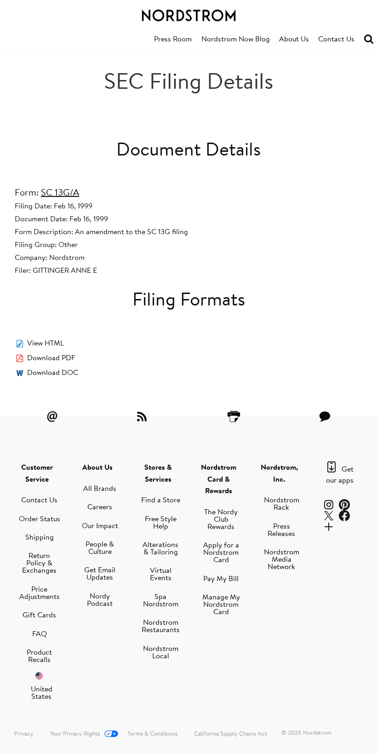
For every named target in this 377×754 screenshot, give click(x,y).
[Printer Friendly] (234, 416)
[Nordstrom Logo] (188, 14)
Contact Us (336, 39)
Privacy (24, 733)
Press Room (173, 39)
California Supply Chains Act (230, 733)
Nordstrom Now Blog (235, 39)
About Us (294, 39)
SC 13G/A (60, 192)
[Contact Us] (324, 416)
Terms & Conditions (152, 733)
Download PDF (51, 357)
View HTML (45, 343)
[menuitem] (173, 39)
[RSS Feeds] (143, 416)
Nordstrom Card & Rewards (218, 478)
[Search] (368, 39)
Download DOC (52, 372)
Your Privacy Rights (75, 733)
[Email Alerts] (52, 416)
